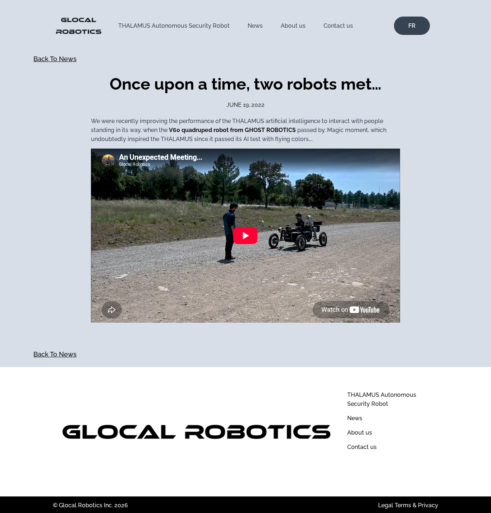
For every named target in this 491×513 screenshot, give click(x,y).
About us (293, 25)
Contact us (338, 25)
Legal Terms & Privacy (408, 505)
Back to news (55, 59)
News (255, 25)
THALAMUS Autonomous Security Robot (174, 25)
